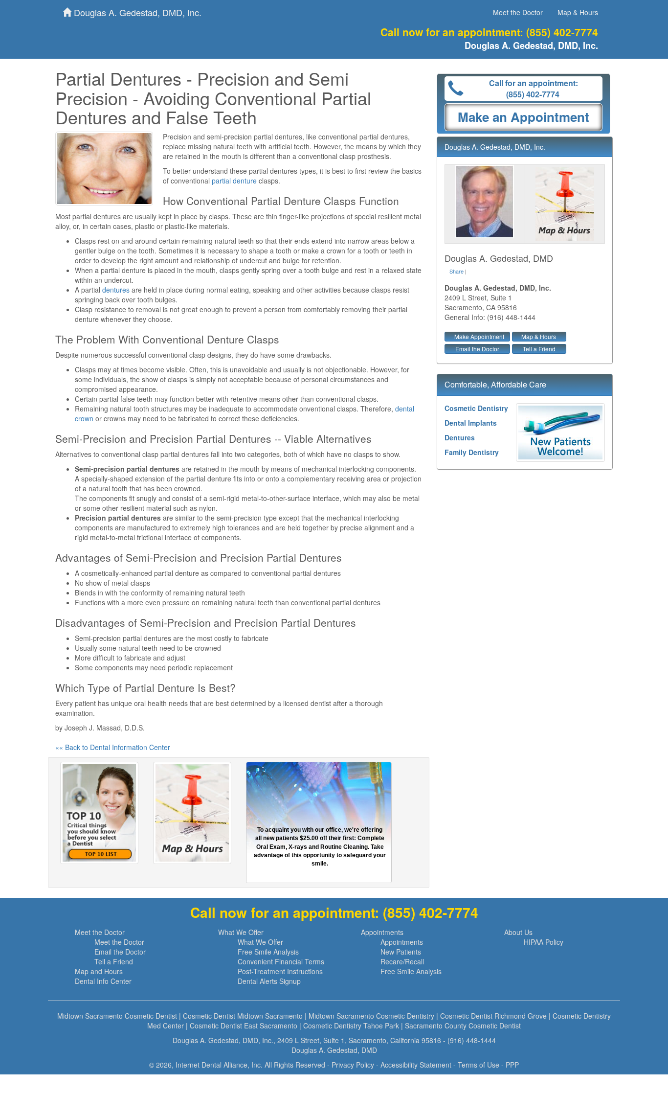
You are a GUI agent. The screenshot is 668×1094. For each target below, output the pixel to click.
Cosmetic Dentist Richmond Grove (493, 1016)
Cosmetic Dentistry (476, 408)
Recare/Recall (402, 961)
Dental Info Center (103, 981)
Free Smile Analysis (268, 952)
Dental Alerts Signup (269, 981)
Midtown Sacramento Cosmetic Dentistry (371, 1016)
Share (456, 271)
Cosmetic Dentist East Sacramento (243, 1025)
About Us (518, 932)
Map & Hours (577, 12)
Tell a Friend (539, 348)
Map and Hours (99, 971)
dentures (116, 290)
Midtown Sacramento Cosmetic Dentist (117, 1016)
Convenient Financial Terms (281, 961)
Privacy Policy (353, 1065)
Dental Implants (471, 423)
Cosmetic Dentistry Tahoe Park (351, 1025)
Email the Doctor (477, 348)
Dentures (460, 437)
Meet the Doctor (518, 12)
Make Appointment (479, 336)
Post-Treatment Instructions (280, 971)
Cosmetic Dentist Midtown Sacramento (243, 1016)
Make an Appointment (523, 117)
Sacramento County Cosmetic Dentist (463, 1025)
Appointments (382, 932)
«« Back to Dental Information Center (112, 747)
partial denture (234, 180)
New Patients (400, 952)
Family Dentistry (472, 452)
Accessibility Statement (415, 1065)
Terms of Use (478, 1065)
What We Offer (241, 932)
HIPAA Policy (543, 942)
